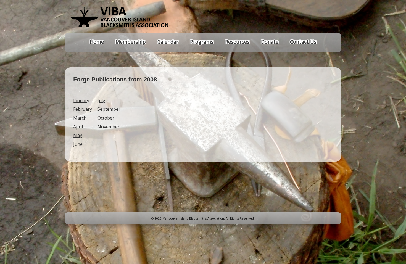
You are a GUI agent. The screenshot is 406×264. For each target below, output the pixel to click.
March (79, 118)
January (81, 100)
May (77, 135)
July (101, 100)
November (108, 127)
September (108, 109)
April (78, 127)
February (82, 109)
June (78, 144)
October (105, 118)
